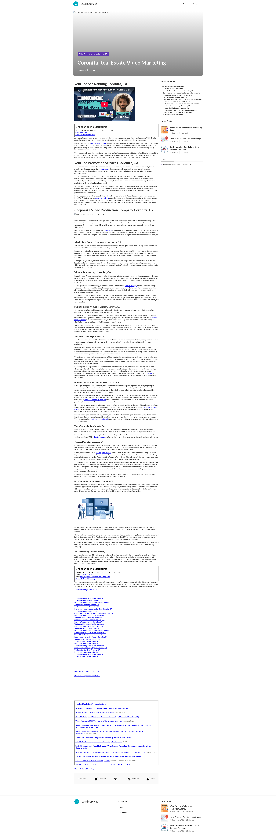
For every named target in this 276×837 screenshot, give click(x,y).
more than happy (131, 286)
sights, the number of (100, 419)
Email (153, 779)
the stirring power (100, 437)
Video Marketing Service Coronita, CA (88, 598)
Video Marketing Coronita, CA (85, 589)
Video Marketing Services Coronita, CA (89, 635)
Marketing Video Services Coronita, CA (89, 626)
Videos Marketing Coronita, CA (86, 641)
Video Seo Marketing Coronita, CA (177, 101)
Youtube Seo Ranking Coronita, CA (87, 639)
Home (185, 4)
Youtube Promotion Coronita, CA (86, 607)
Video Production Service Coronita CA (93, 54)
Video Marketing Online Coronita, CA (88, 600)
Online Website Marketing (85, 135)
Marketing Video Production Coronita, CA (90, 615)
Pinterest (135, 779)
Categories (197, 4)
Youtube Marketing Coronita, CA (86, 605)
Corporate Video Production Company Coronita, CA (93, 613)
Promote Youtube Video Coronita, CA (88, 622)
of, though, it (107, 230)
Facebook (102, 779)
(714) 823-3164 (81, 132)
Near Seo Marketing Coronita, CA (86, 671)
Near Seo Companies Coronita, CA (87, 676)
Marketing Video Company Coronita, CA (89, 620)
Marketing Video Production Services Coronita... (182, 104)
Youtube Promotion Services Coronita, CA (178, 91)
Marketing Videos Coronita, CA (86, 643)
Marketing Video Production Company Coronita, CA (183, 99)
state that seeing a (102, 198)
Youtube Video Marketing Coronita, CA (89, 617)
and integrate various (103, 453)
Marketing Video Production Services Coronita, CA (93, 602)
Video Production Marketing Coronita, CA (90, 633)
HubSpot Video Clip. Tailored (95, 400)
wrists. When (104, 169)
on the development (98, 143)
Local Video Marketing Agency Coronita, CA (90, 637)
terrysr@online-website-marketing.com (95, 577)
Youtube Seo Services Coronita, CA (87, 650)
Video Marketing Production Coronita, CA (90, 646)
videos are (148, 373)
